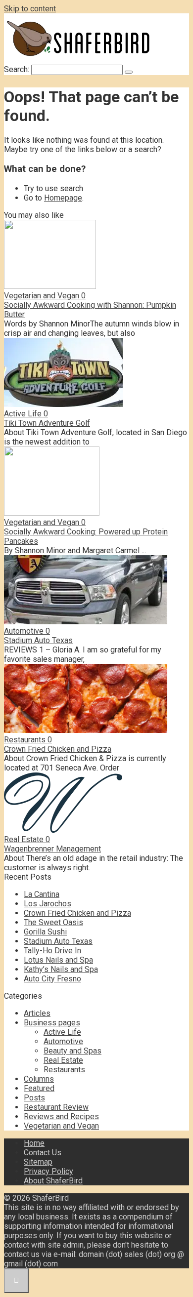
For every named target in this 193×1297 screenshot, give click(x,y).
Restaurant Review (56, 1107)
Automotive (63, 1041)
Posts (34, 1097)
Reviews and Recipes (61, 1116)
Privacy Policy (48, 1171)
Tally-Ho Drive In (52, 950)
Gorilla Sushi (45, 931)
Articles (37, 1013)
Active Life (62, 1032)
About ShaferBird (53, 1180)
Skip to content (30, 8)
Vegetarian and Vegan (61, 1126)
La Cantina (41, 894)
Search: (17, 69)
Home (34, 1143)
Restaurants (64, 1069)
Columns (39, 1079)
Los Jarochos (47, 903)
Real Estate (63, 1060)
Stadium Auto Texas (38, 640)
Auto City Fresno (52, 978)
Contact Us (42, 1152)
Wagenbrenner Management (52, 848)
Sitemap (38, 1162)
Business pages (52, 1022)
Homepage (63, 198)
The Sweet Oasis (53, 922)
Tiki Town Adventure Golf (47, 423)
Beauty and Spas (72, 1050)
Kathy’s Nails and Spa (61, 969)
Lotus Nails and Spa (58, 960)
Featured (39, 1088)
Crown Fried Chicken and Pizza (57, 749)
